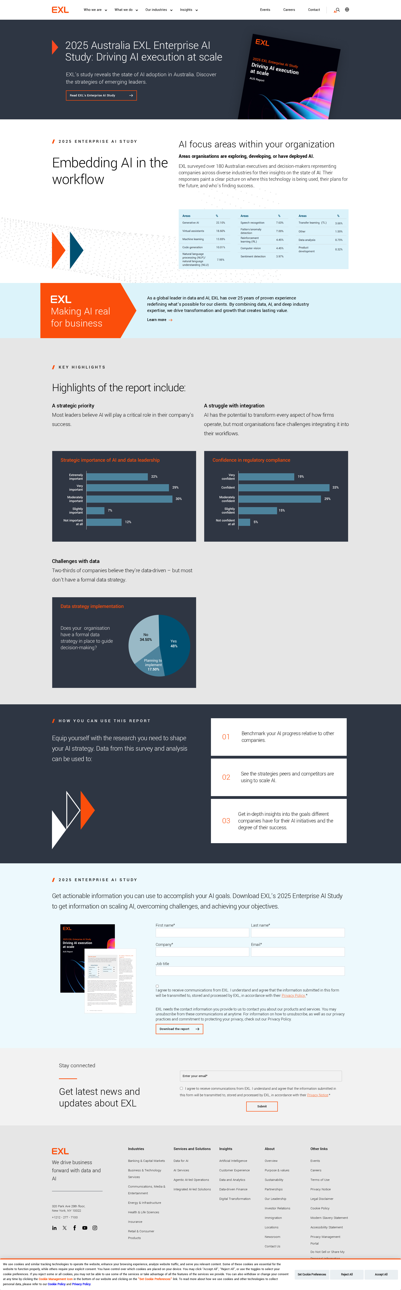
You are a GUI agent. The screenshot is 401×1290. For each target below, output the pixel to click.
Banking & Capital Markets (146, 1161)
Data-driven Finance (233, 1189)
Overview (271, 1161)
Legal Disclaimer (321, 1199)
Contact (314, 9)
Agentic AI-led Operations (191, 1180)
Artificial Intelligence (233, 1161)
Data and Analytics (232, 1180)
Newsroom (272, 1237)
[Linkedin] (54, 1228)
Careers (289, 9)
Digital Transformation (235, 1199)
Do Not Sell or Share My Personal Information (327, 1255)
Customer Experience (234, 1170)
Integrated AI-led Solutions (192, 1189)
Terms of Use (320, 1180)
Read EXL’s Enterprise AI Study (93, 95)
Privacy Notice (317, 1095)
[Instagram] (94, 1228)
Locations (271, 1227)
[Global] (344, 9)
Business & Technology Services (144, 1173)
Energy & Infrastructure (144, 1203)
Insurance (135, 1222)
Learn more (156, 319)
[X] (64, 1228)
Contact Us (272, 1246)
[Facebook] (74, 1228)
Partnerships (274, 1189)
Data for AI (181, 1161)
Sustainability (274, 1180)
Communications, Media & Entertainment (146, 1189)
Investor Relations (277, 1208)
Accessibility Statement (326, 1227)
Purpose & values (277, 1170)
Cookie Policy (320, 1208)
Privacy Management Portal (325, 1240)
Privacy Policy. (294, 995)
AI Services (181, 1170)
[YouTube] (84, 1228)
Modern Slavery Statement (329, 1218)
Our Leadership (275, 1199)
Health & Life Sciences (143, 1212)
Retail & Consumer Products (141, 1234)
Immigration (273, 1218)
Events (265, 9)
